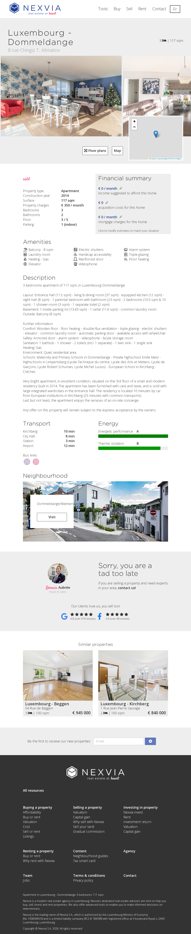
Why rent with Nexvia (38, 860)
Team (27, 875)
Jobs (26, 880)
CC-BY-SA (171, 159)
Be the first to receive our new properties (58, 741)
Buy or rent (31, 817)
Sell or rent (31, 831)
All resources (33, 790)
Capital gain (81, 817)
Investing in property (140, 807)
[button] (156, 134)
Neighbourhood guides (90, 856)
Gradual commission (88, 831)
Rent (142, 8)
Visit (52, 517)
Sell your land (83, 826)
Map (117, 150)
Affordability (32, 812)
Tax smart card (84, 860)
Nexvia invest (133, 812)
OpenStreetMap (162, 159)
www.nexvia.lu (31, 908)
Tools (103, 8)
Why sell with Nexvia (88, 821)
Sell (129, 8)
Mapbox (179, 159)
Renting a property (38, 851)
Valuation (30, 821)
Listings (28, 836)
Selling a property (87, 807)
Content (80, 851)
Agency (129, 851)
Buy (117, 8)
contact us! (127, 588)
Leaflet (153, 159)
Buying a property (37, 807)
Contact (159, 8)
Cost (26, 826)
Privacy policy (83, 880)
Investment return (137, 821)
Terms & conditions (89, 875)
